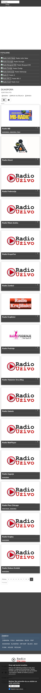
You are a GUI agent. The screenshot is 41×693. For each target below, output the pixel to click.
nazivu (5, 96)
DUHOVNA (6, 644)
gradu (28, 96)
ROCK (27, 640)
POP (32, 640)
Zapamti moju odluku (17, 689)
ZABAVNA (5, 640)
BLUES (30, 644)
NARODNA (19, 640)
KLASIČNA (15, 644)
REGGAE (17, 647)
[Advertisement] (20, 28)
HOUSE (10, 647)
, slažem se (14, 686)
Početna (4, 579)
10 (31, 579)
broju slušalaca (17, 96)
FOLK (12, 640)
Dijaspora (7, 89)
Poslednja (4, 582)
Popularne (5, 53)
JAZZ (36, 644)
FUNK (4, 647)
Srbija (7, 4)
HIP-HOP (23, 644)
